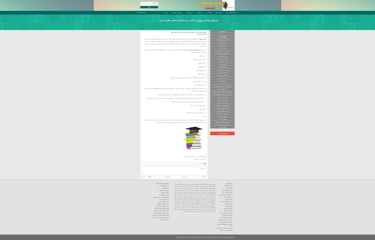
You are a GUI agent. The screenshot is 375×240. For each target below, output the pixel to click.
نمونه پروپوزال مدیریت (163, 201)
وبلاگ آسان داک (222, 37)
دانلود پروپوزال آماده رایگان (162, 183)
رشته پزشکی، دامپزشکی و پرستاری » (222, 86)
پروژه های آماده (228, 206)
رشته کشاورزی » (222, 80)
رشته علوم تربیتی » (222, 61)
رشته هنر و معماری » (222, 72)
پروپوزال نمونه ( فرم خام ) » (222, 108)
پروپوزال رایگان (165, 192)
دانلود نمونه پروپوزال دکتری (225, 222)
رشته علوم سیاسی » (222, 89)
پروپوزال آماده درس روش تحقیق (161, 197)
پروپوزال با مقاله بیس (177, 12)
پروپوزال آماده (189, 12)
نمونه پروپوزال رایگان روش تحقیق (160, 215)
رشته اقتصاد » (222, 48)
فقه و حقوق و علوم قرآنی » (222, 53)
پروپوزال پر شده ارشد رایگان (162, 208)
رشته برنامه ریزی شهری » (222, 75)
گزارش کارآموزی (228, 210)
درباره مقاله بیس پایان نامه (226, 195)
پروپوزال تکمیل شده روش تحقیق (224, 228)
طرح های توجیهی (228, 208)
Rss (174, 237)
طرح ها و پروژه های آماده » (222, 39)
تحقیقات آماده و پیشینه (231, 12)
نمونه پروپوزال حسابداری (163, 203)
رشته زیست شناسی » (222, 97)
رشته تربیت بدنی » (222, 83)
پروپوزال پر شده (222, 119)
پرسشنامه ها (200, 12)
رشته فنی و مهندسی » (222, 70)
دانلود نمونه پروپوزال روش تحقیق (161, 217)
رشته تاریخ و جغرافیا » (222, 102)
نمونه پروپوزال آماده (164, 195)
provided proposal (228, 185)
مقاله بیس (209, 12)
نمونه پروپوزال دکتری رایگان (225, 219)
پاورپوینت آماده (228, 203)
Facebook (170, 237)
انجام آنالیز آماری (165, 219)
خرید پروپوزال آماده (164, 185)
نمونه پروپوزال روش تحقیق (222, 122)
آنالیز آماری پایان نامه (222, 133)
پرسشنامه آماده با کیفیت (226, 201)
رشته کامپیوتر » (222, 64)
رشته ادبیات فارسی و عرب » (222, 50)
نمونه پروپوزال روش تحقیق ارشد (161, 213)
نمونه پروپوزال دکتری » (222, 111)
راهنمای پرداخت (222, 127)
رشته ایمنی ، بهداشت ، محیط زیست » (222, 94)
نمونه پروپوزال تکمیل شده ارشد (161, 210)
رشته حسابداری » (222, 45)
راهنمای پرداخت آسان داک (226, 230)
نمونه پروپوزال (228, 199)
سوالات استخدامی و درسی (225, 213)
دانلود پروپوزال (165, 188)
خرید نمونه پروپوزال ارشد (226, 217)
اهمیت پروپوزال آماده (227, 190)
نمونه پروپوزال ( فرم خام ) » (222, 105)
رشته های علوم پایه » (222, 100)
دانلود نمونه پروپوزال (164, 190)
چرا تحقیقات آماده (228, 197)
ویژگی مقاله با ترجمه (227, 192)
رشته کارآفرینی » (222, 78)
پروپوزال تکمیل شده (222, 116)
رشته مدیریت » (222, 42)
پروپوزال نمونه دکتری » (222, 113)
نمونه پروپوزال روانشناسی (162, 206)
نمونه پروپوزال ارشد (164, 199)
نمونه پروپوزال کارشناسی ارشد (222, 124)
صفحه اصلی (222, 31)
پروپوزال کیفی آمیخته (227, 215)
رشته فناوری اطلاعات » (222, 67)
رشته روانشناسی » (222, 56)
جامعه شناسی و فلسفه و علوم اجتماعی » (222, 91)
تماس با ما (165, 12)
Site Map (165, 237)
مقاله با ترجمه (219, 12)
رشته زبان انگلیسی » (222, 59)
